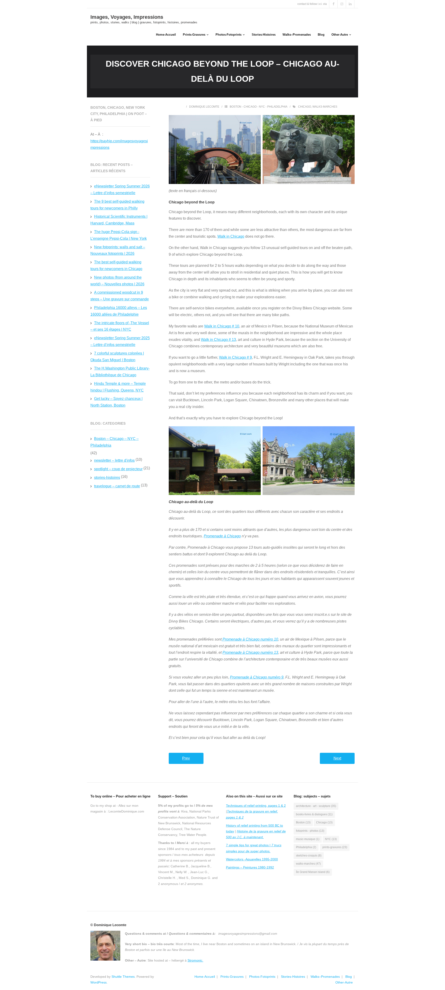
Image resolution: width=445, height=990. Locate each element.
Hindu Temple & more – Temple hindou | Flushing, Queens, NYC (118, 387)
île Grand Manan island (313, 872)
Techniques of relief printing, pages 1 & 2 (256, 805)
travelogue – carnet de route (117, 486)
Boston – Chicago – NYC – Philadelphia (114, 442)
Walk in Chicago (230, 236)
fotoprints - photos (310, 830)
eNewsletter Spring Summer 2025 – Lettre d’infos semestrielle (120, 341)
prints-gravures (334, 847)
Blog (348, 976)
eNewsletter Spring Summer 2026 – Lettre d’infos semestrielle (120, 189)
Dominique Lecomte (204, 106)
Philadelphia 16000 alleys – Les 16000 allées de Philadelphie (118, 311)
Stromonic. (195, 960)
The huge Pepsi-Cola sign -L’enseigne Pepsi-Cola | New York (118, 235)
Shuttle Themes (123, 976)
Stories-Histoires (293, 976)
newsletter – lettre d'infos (114, 460)
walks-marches (324, 106)
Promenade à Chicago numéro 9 (256, 677)
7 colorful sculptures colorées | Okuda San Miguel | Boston (117, 356)
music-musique (307, 839)
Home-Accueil (204, 976)
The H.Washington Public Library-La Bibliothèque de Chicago (119, 371)
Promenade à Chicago (222, 536)
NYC (331, 839)
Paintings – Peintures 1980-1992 (250, 867)
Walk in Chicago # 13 (218, 340)
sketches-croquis (308, 855)
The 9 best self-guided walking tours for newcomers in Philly (117, 204)
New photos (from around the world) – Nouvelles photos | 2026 (117, 280)
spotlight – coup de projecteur (118, 469)
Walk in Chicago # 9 (235, 357)
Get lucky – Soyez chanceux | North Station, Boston (116, 402)
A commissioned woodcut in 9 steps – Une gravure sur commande (119, 295)
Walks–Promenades (325, 976)
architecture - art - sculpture (316, 806)
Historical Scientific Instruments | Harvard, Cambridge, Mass (118, 220)
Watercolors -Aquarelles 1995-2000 (252, 859)
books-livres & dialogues (314, 814)
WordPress (98, 982)
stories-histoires (107, 477)
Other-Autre (344, 982)
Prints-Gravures (232, 976)
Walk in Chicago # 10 (221, 326)
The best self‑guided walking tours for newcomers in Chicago (116, 265)
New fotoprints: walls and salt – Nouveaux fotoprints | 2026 (117, 250)
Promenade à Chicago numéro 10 (250, 639)
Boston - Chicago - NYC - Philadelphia (258, 106)
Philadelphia (306, 847)
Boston (303, 822)
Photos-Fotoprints (262, 976)
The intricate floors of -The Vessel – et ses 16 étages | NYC (119, 326)
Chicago (304, 106)
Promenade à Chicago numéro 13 (250, 652)
